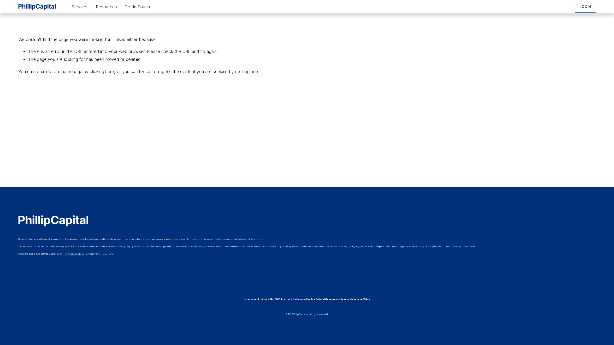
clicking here (102, 71)
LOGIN (585, 6)
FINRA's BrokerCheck (73, 254)
